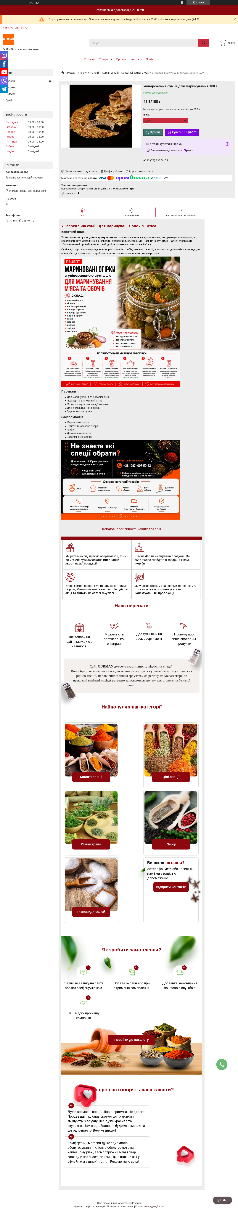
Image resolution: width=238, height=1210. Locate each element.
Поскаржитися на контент (120, 1206)
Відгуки (10, 93)
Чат (225, 1200)
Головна (89, 59)
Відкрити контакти (171, 887)
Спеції (95, 72)
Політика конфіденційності (149, 1206)
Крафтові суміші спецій (135, 72)
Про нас (121, 59)
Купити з (178, 132)
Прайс (150, 59)
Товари (103, 59)
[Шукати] (203, 43)
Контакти (136, 59)
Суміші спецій (110, 72)
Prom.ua (136, 1203)
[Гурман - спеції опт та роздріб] (43, 39)
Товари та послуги (78, 72)
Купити (155, 132)
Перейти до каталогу (131, 1040)
